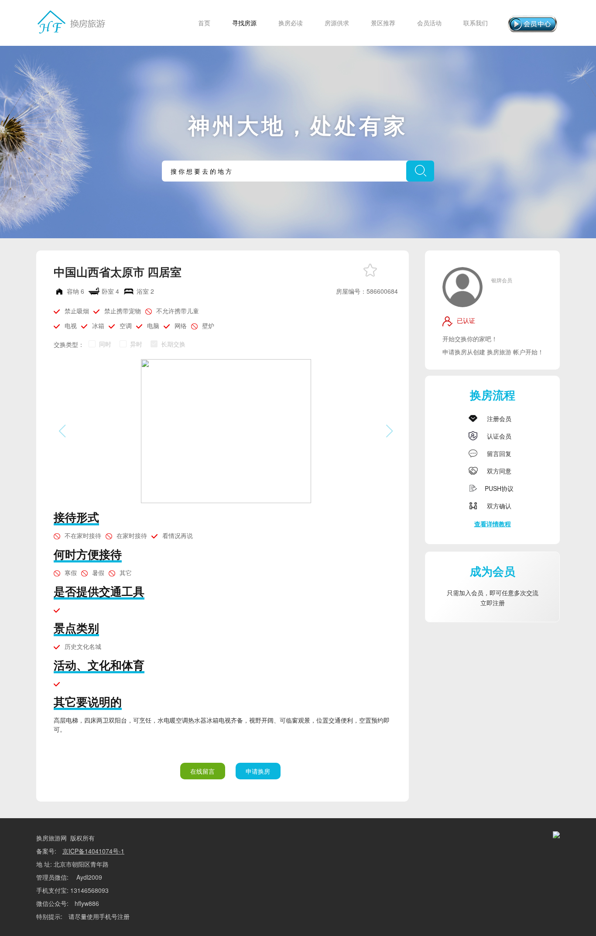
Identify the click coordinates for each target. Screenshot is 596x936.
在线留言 (202, 771)
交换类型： (69, 344)
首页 (204, 22)
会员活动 (429, 22)
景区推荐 (383, 22)
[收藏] (370, 270)
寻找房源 (244, 22)
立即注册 (492, 602)
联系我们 (475, 22)
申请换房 (258, 771)
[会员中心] (532, 24)
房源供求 (337, 22)
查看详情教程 (492, 523)
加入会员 (471, 592)
